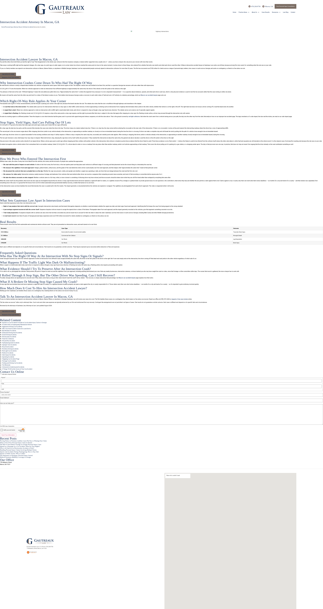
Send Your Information (8, 435)
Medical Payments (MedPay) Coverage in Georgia (15, 457)
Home (234, 12)
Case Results (266, 12)
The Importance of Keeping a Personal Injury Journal (16, 455)
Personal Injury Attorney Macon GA (14, 27)
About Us (254, 12)
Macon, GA (269, 6)
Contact (293, 12)
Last (2, 389)
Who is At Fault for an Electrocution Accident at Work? (17, 448)
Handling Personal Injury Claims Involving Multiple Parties (18, 450)
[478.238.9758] (249, 6)
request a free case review (179, 299)
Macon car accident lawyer (149, 95)
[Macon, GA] (263, 6)
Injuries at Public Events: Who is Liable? (12, 453)
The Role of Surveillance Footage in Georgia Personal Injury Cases (20, 444)
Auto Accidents (29, 27)
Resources (275, 12)
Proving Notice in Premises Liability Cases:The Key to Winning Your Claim (23, 441)
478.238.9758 (255, 6)
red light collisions (134, 116)
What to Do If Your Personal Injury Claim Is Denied (16, 443)
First (2, 383)
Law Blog (285, 12)
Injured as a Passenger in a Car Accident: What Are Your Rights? (20, 446)
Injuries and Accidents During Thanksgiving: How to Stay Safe (19, 452)
